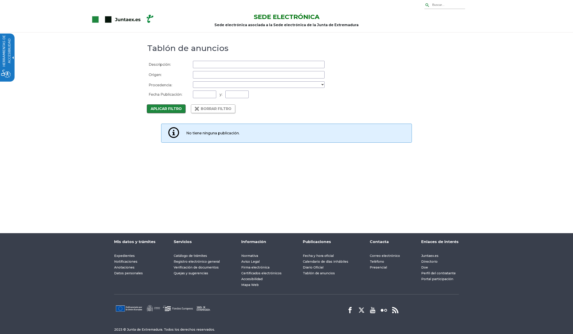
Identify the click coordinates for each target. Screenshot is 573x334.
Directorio (429, 262)
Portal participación (437, 279)
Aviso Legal (250, 262)
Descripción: (160, 64)
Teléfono (377, 262)
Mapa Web (250, 285)
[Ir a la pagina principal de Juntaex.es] (123, 20)
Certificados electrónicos (261, 273)
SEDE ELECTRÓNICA (286, 17)
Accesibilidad (252, 279)
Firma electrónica (255, 267)
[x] (361, 310)
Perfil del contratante (438, 273)
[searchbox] (444, 5)
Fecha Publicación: (165, 94)
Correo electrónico (385, 256)
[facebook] (350, 310)
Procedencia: (160, 85)
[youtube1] (372, 310)
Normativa (249, 256)
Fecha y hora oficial (318, 256)
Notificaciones (125, 262)
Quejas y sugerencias (191, 273)
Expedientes (124, 256)
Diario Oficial (313, 267)
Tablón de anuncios (319, 273)
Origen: (155, 75)
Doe (424, 267)
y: (221, 94)
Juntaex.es (429, 256)
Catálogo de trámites (190, 256)
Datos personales (128, 273)
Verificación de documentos (196, 267)
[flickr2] (384, 310)
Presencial (378, 267)
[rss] (395, 310)
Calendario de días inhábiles (325, 262)
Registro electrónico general (197, 262)
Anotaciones (124, 267)
